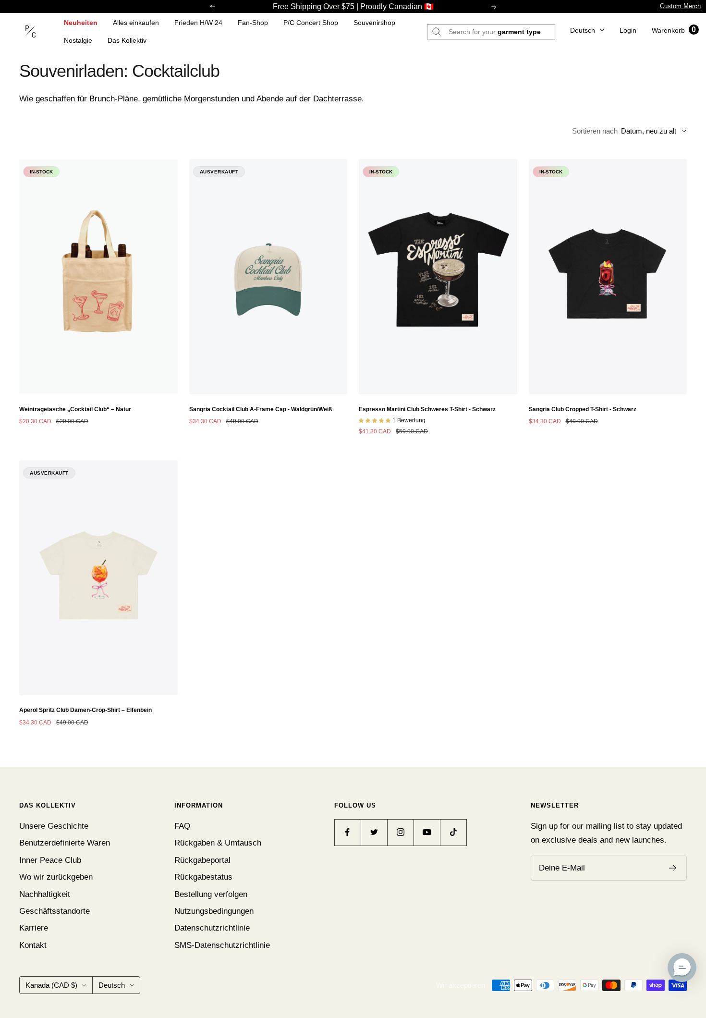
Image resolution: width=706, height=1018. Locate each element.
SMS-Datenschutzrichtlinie (222, 945)
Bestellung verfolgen (210, 894)
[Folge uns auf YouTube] (427, 832)
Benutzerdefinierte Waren (64, 842)
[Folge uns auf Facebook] (347, 832)
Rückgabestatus (203, 877)
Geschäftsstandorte (54, 911)
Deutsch (582, 30)
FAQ (182, 826)
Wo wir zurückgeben (56, 877)
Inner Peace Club (50, 860)
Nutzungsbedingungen (214, 911)
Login (628, 30)
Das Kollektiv (127, 40)
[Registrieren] (673, 868)
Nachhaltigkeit (44, 894)
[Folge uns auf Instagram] (400, 832)
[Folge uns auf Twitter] (374, 832)
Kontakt (33, 945)
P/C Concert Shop (310, 22)
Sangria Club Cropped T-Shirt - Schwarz (582, 409)
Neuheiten (80, 22)
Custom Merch (680, 6)
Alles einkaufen (136, 22)
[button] (682, 967)
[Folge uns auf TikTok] (453, 832)
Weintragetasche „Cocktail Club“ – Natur (75, 409)
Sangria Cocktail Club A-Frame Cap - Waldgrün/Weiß (260, 409)
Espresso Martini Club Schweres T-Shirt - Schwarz (427, 409)
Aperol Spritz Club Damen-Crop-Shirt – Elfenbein (85, 710)
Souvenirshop (374, 22)
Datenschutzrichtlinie (212, 927)
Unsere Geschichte (53, 826)
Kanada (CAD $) (51, 985)
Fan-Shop (253, 22)
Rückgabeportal (202, 860)
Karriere (33, 927)
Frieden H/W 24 (198, 22)
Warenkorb (674, 30)
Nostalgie (78, 40)
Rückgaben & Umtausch (217, 842)
